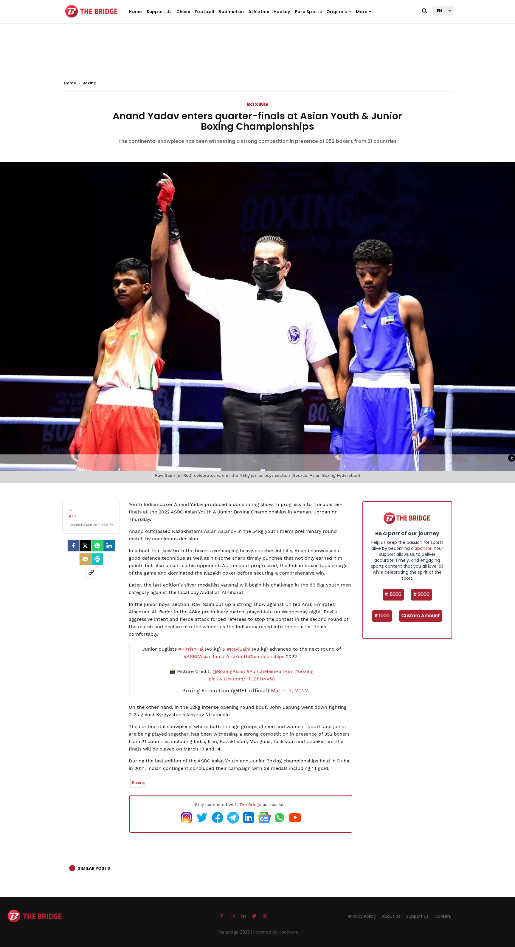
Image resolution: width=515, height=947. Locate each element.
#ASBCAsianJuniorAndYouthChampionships (234, 656)
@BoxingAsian (228, 671)
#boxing (304, 671)
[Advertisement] (257, 57)
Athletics (258, 12)
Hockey (282, 12)
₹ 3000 (421, 594)
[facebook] (73, 546)
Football (204, 12)
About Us (391, 916)
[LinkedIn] (109, 546)
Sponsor (423, 548)
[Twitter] (85, 546)
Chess (183, 12)
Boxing (257, 104)
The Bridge (250, 804)
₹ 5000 (393, 594)
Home (135, 12)
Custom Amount (420, 615)
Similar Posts (94, 868)
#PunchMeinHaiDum (270, 671)
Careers (443, 916)
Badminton (231, 12)
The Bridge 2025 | (235, 932)
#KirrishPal (190, 649)
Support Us (159, 12)
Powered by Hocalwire (276, 932)
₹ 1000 (382, 615)
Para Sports (308, 12)
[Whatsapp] (97, 546)
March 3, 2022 (289, 691)
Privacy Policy (362, 916)
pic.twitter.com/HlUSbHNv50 (242, 679)
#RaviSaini (238, 649)
